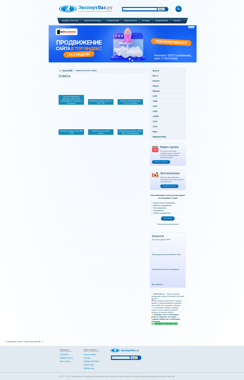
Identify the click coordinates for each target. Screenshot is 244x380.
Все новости (157, 284)
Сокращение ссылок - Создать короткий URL (23, 341)
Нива (155, 131)
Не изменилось (159, 208)
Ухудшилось (158, 210)
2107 (155, 106)
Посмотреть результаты (167, 224)
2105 (155, 96)
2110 (155, 121)
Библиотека (130, 20)
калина (156, 80)
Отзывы (146, 20)
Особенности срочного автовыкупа (165, 269)
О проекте (64, 354)
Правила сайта (66, 358)
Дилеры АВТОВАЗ (92, 20)
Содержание (161, 20)
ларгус (156, 86)
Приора (156, 91)
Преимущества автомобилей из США (166, 254)
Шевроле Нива (159, 136)
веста (155, 75)
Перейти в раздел (161, 162)
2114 (155, 126)
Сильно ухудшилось (162, 213)
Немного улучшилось (162, 205)
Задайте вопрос (70, 20)
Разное (177, 20)
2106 (155, 101)
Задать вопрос (90, 354)
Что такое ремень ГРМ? (161, 239)
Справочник (112, 20)
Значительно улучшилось (164, 202)
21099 (155, 116)
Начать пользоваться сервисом (166, 324)
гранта (156, 70)
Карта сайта (65, 361)
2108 (155, 111)
